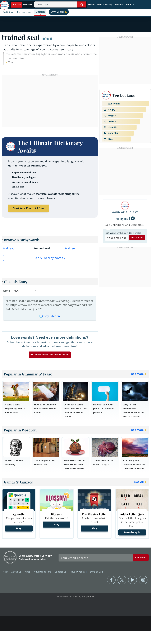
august (123, 218)
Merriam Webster (10, 557)
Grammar (119, 4)
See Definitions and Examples (124, 224)
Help (6, 571)
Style (6, 290)
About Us (16, 571)
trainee (70, 248)
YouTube (132, 580)
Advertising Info (43, 571)
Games (91, 4)
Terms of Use (95, 571)
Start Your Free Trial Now (28, 208)
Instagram (143, 580)
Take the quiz (132, 532)
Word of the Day (104, 4)
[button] (130, 4)
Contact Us (61, 571)
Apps (28, 571)
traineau (9, 248)
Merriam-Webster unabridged (50, 355)
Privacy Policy (78, 571)
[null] (133, 218)
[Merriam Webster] (125, 205)
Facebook (111, 580)
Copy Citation (51, 316)
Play (19, 528)
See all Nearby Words (49, 258)
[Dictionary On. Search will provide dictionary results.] (22, 4)
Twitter (122, 580)
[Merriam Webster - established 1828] (4, 4)
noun (46, 38)
